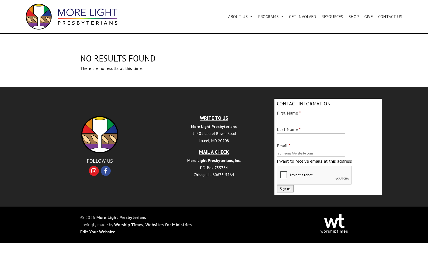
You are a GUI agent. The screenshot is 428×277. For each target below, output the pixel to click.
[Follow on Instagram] (94, 171)
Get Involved (302, 16)
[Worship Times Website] (334, 232)
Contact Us (390, 16)
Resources (332, 16)
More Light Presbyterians (121, 217)
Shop (353, 16)
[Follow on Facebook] (106, 171)
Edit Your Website (97, 232)
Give (368, 16)
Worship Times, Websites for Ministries (153, 224)
